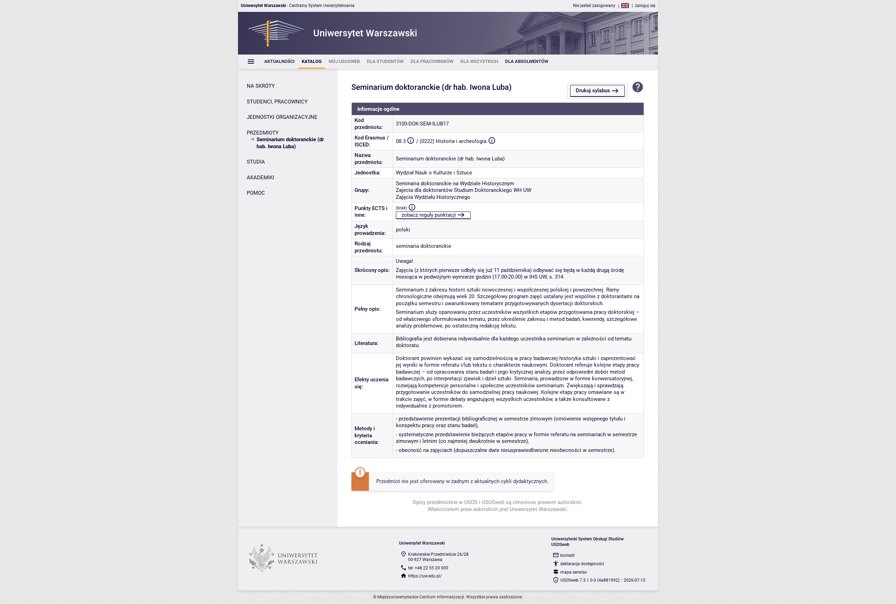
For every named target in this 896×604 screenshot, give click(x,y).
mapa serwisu (573, 572)
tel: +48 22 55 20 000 (428, 568)
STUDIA (256, 162)
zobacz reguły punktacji (428, 215)
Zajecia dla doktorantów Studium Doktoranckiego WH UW (463, 190)
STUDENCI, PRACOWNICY (277, 102)
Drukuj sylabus (593, 90)
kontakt (567, 555)
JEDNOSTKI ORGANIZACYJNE (282, 117)
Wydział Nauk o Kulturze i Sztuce (434, 173)
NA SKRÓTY (261, 86)
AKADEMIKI (260, 177)
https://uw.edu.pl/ (425, 576)
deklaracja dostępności (582, 563)
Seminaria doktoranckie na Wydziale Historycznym (455, 183)
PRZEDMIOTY (263, 133)
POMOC (256, 193)
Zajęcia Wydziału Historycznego (433, 197)
